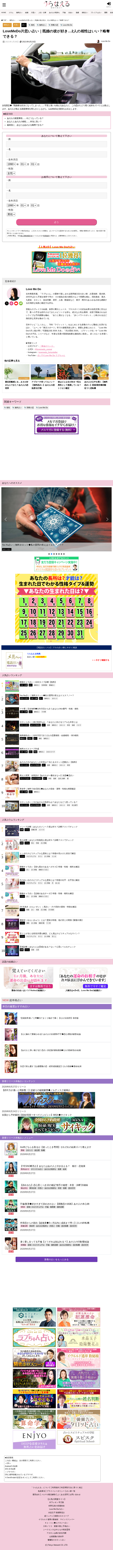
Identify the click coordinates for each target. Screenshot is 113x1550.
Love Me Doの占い (56, 1509)
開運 (27, 909)
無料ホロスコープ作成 (29, 749)
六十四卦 (51, 909)
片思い (33, 12)
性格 (37, 843)
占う (56, 222)
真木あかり (25, 1169)
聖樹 (22, 1150)
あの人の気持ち (54, 12)
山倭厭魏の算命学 (56, 1536)
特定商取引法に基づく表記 (71, 1487)
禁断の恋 (54, 25)
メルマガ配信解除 (48, 1494)
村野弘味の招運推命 (57, 1506)
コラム (11, 12)
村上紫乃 (74, 805)
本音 (68, 725)
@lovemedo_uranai (43, 349)
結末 (64, 1169)
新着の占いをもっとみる (56, 1259)
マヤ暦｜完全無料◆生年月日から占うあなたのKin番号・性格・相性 (49, 709)
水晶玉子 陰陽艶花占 (56, 1512)
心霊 (37, 949)
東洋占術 (32, 1188)
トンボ (54, 856)
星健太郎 (24, 1226)
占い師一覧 (70, 1491)
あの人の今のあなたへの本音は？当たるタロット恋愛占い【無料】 (49, 762)
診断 (21, 829)
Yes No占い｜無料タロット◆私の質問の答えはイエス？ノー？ (33, 545)
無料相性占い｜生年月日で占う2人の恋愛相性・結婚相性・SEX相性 (49, 735)
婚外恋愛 (60, 1207)
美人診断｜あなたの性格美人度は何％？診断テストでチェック (47, 840)
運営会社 (36, 1494)
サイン (40, 856)
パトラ (79, 725)
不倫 (64, 12)
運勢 (105, 12)
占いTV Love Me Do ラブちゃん (51, 355)
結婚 (26, 12)
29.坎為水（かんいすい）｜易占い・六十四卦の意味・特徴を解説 (48, 907)
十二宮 (48, 923)
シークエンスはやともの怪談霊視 (56, 1529)
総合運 (37, 1150)
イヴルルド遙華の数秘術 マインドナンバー (56, 1519)
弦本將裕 (44, 685)
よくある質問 (62, 1494)
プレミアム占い (96, 12)
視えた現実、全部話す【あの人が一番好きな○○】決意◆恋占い (47, 775)
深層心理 (34, 829)
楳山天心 (24, 1188)
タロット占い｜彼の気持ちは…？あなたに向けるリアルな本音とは (49, 722)
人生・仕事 (42, 12)
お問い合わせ (75, 1494)
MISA (23, 1207)
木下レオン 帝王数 (56, 1502)
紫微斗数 (41, 923)
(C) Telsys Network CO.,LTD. (56, 1545)
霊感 (32, 949)
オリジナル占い (37, 1169)
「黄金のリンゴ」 (47, 346)
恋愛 (48, 725)
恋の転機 (64, 1226)
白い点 (57, 883)
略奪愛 (52, 1207)
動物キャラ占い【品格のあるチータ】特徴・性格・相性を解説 (47, 893)
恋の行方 (71, 1188)
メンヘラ (41, 829)
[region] (56, 521)
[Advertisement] (56, 456)
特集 (35, 751)
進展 (73, 725)
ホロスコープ (50, 751)
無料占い (19, 12)
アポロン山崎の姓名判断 (56, 1533)
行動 (58, 1226)
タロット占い (7, 549)
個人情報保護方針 (27, 236)
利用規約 (46, 236)
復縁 (77, 12)
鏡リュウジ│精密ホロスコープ (56, 1516)
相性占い (85, 12)
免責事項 (41, 1491)
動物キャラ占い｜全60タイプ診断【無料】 (38, 682)
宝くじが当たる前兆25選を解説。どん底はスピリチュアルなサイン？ (50, 933)
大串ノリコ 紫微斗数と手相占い (56, 1526)
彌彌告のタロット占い (56, 1540)
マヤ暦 (44, 711)
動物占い (52, 685)
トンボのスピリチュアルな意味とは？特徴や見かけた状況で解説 (48, 853)
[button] (56, 519)
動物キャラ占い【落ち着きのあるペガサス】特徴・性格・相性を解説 (50, 867)
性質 (37, 909)
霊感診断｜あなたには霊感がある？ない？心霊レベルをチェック (48, 947)
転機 (43, 1150)
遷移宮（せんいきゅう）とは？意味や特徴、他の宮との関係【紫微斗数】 (51, 920)
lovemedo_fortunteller (48, 352)
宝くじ (54, 936)
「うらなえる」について (40, 1487)
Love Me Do (67, 25)
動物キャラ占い (44, 869)
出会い (70, 12)
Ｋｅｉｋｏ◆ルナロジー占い (56, 1523)
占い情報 (43, 843)
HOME (3, 12)
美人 (32, 843)
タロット (54, 698)
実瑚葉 (23, 1245)
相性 (33, 25)
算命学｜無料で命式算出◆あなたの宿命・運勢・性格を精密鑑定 (48, 789)
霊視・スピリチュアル (35, 1207)
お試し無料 (61, 778)
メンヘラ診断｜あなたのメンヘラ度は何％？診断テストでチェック (49, 827)
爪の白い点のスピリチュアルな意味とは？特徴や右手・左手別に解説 (50, 880)
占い (24, 25)
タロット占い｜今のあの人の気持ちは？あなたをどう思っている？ (49, 802)
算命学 (31, 1226)
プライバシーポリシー (56, 1491)
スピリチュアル (31, 856)
